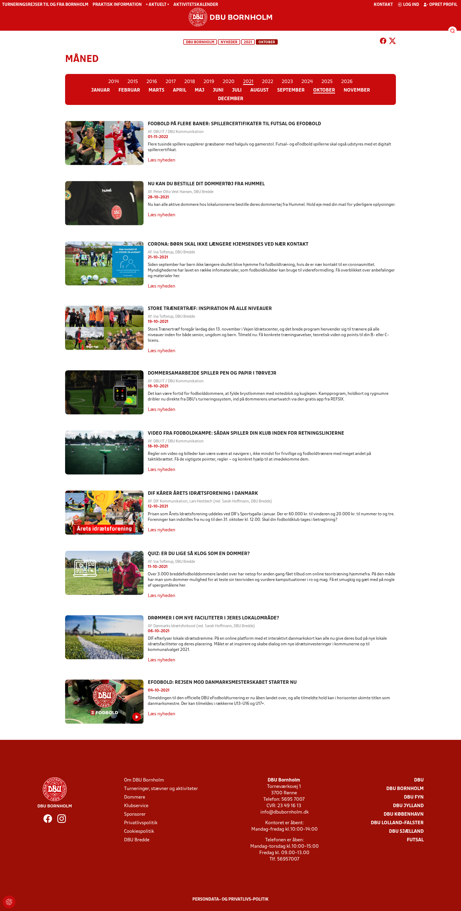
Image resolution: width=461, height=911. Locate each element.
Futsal (415, 840)
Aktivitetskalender (195, 5)
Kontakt (383, 5)
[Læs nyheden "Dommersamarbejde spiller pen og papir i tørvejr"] (106, 392)
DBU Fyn (414, 797)
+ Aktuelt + (157, 5)
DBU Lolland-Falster (397, 823)
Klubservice (136, 806)
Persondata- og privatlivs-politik (230, 899)
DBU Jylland (408, 806)
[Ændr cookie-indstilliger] (9, 902)
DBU (419, 780)
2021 (248, 42)
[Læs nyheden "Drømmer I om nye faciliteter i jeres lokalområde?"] (106, 639)
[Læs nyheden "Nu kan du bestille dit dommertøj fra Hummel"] (106, 203)
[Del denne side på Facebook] (383, 42)
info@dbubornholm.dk (284, 812)
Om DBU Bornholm (144, 780)
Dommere (134, 797)
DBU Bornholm (200, 42)
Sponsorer (135, 814)
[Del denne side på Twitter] (392, 42)
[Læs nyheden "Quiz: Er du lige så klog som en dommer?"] (106, 575)
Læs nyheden (161, 160)
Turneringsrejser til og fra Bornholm (45, 5)
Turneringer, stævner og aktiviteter (161, 789)
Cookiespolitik (139, 831)
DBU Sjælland (406, 831)
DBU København (404, 814)
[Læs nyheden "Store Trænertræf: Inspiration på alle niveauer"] (106, 330)
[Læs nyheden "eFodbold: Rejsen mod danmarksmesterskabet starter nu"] (106, 702)
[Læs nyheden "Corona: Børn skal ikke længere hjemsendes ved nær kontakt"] (106, 265)
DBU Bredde (136, 840)
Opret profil (443, 5)
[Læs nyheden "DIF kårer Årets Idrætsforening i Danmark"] (106, 512)
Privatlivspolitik (140, 823)
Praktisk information (117, 5)
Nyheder (229, 42)
